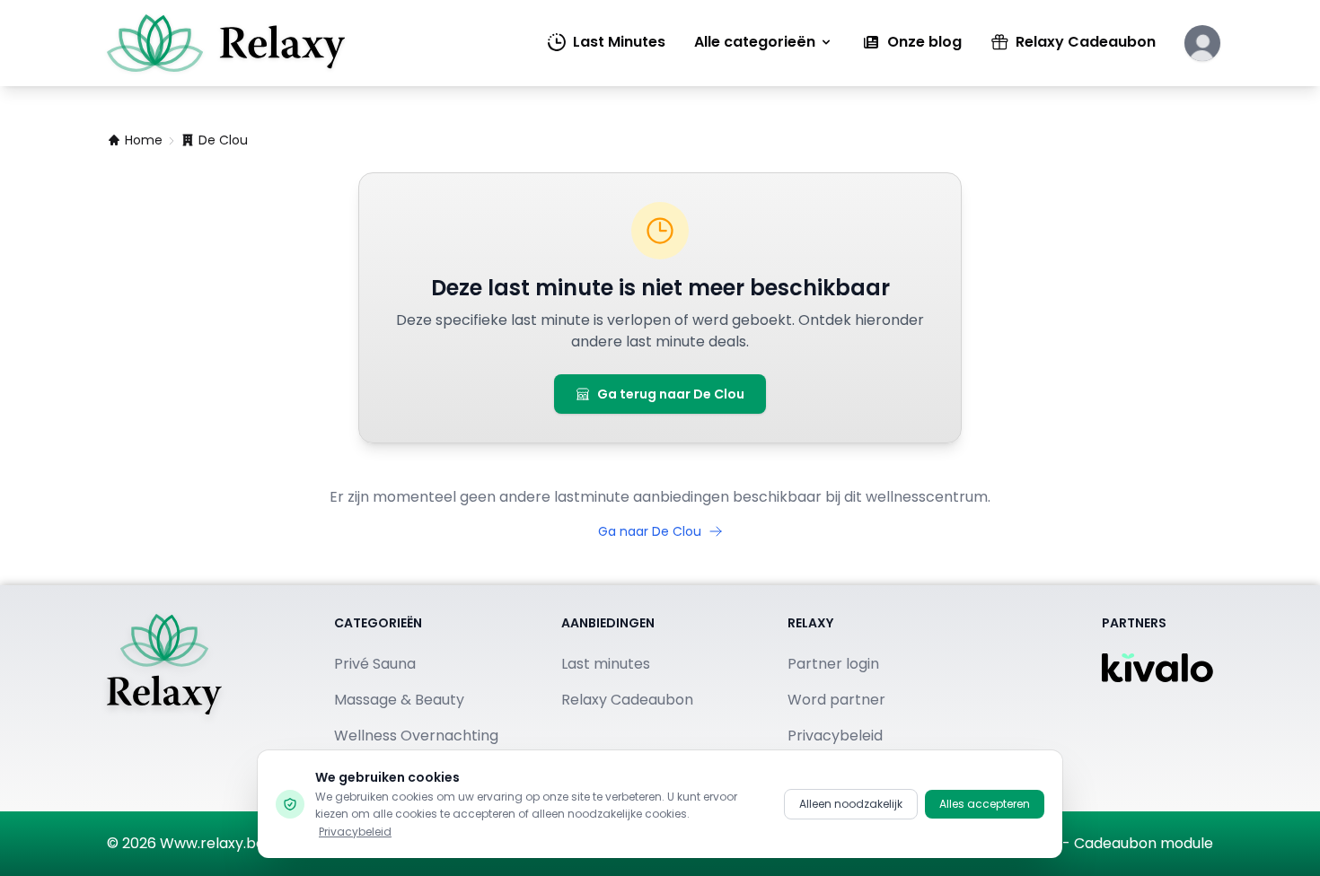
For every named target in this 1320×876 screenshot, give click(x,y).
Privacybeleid (355, 831)
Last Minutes (619, 41)
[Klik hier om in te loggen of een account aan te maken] (1202, 43)
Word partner (836, 699)
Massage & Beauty (399, 699)
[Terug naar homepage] (164, 698)
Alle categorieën (754, 41)
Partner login (833, 663)
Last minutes (605, 663)
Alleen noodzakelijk (850, 803)
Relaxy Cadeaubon (1086, 41)
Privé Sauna (375, 663)
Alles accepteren (984, 803)
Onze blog (924, 41)
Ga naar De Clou (649, 531)
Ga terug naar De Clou (670, 394)
